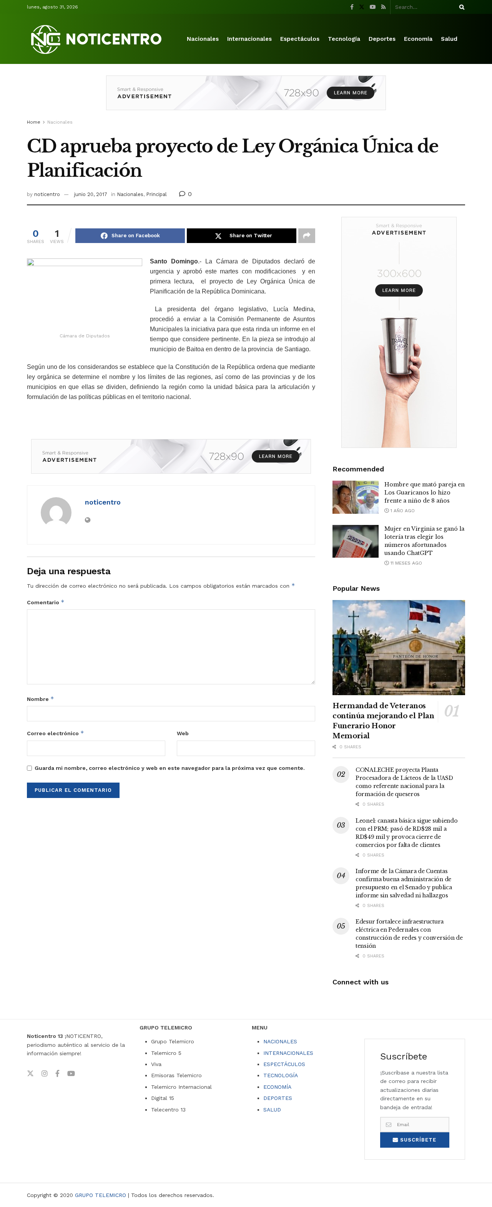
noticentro (47, 194)
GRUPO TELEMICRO (100, 1195)
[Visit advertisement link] (246, 98)
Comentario (46, 602)
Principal (156, 194)
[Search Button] (460, 7)
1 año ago (402, 510)
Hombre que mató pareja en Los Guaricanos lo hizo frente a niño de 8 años (424, 492)
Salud (449, 38)
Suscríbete (417, 1140)
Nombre (40, 698)
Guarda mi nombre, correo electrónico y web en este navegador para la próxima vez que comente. (170, 768)
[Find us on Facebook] (352, 7)
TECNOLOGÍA (280, 1075)
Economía (418, 38)
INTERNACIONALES (288, 1053)
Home (33, 122)
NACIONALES (280, 1041)
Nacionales (203, 38)
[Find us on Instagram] (45, 1073)
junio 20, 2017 (90, 194)
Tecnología (344, 38)
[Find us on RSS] (383, 7)
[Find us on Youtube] (373, 7)
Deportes (382, 38)
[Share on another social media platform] (306, 235)
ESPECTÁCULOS (284, 1064)
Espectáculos (299, 38)
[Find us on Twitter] (361, 7)
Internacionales (249, 38)
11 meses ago (405, 563)
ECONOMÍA (277, 1087)
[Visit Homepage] (97, 39)
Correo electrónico (55, 733)
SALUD (272, 1109)
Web (183, 733)
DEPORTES (277, 1098)
